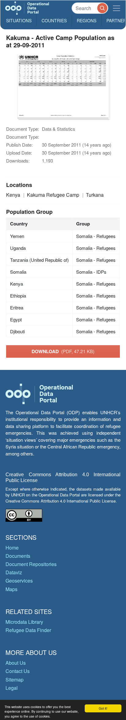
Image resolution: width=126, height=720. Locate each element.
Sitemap (15, 679)
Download (62, 351)
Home (12, 547)
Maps (11, 589)
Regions (86, 20)
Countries (54, 20)
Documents (18, 555)
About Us (16, 662)
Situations (18, 20)
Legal (12, 687)
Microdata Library (24, 621)
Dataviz (14, 572)
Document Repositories (31, 564)
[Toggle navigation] (116, 8)
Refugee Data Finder (28, 630)
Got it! (103, 708)
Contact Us (18, 670)
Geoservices (19, 580)
